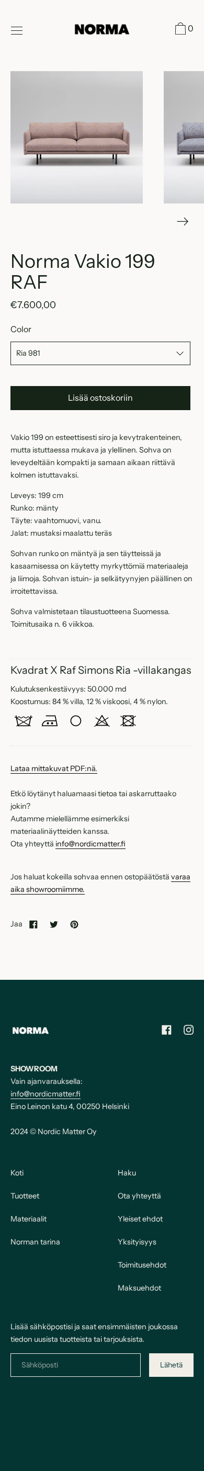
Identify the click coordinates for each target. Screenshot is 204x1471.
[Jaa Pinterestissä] (74, 924)
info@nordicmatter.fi (90, 843)
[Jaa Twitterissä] (53, 924)
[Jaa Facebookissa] (33, 924)
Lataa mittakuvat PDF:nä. (53, 768)
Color (20, 329)
